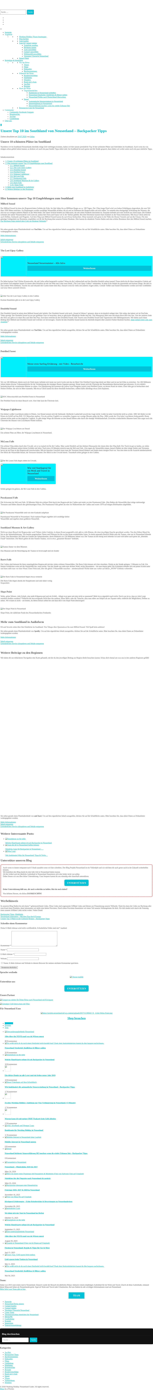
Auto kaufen (24, 41)
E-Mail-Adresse (7, 954)
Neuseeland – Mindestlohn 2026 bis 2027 (21, 1167)
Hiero (2, 1389)
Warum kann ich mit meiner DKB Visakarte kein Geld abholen (30, 1119)
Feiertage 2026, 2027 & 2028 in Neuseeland (22, 1190)
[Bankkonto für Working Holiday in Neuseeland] (19, 1126)
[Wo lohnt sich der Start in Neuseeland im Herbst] (12, 1208)
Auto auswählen (30, 50)
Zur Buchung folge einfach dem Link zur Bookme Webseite (23, 221)
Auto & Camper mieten (28, 43)
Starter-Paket (24, 58)
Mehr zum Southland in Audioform (19, 187)
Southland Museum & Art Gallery (24, 181)
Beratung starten (30, 47)
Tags (6, 1028)
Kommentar (6, 946)
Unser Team (9, 1312)
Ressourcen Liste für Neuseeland (31, 108)
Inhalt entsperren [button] (7, 240)
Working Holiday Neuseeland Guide (72, 3)
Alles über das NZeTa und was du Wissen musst (24, 1036)
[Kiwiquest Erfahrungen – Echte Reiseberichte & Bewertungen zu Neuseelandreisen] (18, 1197)
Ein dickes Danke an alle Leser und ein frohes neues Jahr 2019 (30, 1075)
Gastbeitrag (9, 1363)
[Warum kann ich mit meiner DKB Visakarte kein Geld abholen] (8, 1114)
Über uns (8, 121)
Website (4, 959)
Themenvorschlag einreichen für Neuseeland (21, 1315)
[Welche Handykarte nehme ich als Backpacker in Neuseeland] (15, 1055)
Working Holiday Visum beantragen (32, 37)
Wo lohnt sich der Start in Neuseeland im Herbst (24, 1213)
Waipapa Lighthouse (19, 174)
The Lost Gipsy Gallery (20, 168)
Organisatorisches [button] (30, 91)
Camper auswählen (31, 52)
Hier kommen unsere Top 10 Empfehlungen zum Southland (28, 163)
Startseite (8, 32)
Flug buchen (24, 39)
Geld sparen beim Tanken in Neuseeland (21, 1259)
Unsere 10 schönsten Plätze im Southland (21, 161)
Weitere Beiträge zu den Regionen (19, 189)
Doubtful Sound (18, 170)
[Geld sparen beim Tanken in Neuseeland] (20, 1255)
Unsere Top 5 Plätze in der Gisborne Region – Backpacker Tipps (25, 919)
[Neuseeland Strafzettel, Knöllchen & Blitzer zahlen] (54, 1043)
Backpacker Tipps (7, 914)
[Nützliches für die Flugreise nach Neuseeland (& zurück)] (44, 1174)
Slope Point (16, 185)
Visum (26, 65)
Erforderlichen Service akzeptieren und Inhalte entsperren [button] (22, 242)
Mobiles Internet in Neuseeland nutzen (20, 1142)
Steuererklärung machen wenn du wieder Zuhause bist (49, 106)
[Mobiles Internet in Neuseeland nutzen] (23, 1137)
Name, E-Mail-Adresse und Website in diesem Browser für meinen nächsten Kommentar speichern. (41, 963)
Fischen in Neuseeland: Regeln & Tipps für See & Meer (27, 1248)
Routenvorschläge (31, 76)
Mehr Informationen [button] (8, 236)
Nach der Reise (25, 88)
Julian (32, 137)
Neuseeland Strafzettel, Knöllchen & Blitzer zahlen (48, 95)
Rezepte (27, 86)
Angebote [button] (8, 35)
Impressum (9, 1323)
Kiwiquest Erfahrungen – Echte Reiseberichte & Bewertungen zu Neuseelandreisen (38, 1201)
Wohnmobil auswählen (32, 54)
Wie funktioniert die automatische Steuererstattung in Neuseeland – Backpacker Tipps (40, 1087)
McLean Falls (17, 176)
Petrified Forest (17, 172)
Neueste (8, 1025)
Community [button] (9, 110)
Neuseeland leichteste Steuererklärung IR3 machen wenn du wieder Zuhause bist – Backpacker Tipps (46, 1153)
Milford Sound (17, 165)
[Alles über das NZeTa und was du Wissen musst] (19, 1032)
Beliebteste (9, 1023)
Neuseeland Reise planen (14, 1304)
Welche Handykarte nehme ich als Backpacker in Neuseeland (29, 1060)
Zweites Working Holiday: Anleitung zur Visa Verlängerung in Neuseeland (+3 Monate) (40, 1103)
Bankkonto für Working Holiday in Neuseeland (24, 1130)
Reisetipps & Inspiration (14, 60)
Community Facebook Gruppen (22, 112)
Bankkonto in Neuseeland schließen (42, 93)
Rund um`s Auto (30, 82)
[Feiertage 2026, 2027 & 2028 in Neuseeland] (21, 1185)
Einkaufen (28, 69)
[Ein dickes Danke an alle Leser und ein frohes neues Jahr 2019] (8, 1071)
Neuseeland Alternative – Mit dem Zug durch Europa (21, 917)
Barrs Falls (16, 183)
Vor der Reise (24, 63)
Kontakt (8, 1321)
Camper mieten (10, 1308)
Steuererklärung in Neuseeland (40, 104)
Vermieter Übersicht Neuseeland (36, 56)
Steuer (26, 99)
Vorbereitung (10, 1380)
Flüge (26, 67)
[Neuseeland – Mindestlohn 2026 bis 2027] (15, 1162)
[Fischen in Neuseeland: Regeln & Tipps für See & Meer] (27, 1243)
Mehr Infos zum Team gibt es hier (12, 1289)
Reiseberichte (15, 114)
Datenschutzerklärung (13, 1325)
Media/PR (8, 1317)
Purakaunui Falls (18, 178)
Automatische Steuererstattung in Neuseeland (46, 101)
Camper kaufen (10, 1306)
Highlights (28, 78)
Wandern (27, 80)
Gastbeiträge (14, 119)
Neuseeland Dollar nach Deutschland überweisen (47, 97)
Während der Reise (26, 73)
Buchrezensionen (30, 71)
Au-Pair (27, 84)
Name (4, 950)
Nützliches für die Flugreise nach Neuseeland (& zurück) (28, 1178)
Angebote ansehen (31, 45)
